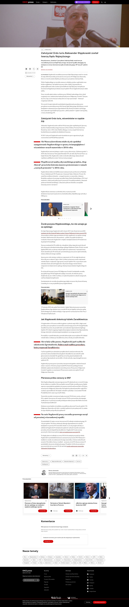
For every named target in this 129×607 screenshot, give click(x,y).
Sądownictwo (28, 501)
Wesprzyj (95, 2)
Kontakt (46, 584)
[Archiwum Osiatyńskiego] (73, 598)
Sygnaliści (46, 587)
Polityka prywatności (71, 582)
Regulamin (68, 579)
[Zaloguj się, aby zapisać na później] (46, 501)
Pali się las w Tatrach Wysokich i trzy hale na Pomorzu (60, 504)
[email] (83, 455)
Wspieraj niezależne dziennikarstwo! (31, 576)
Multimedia (53, 2)
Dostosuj (88, 602)
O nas (45, 574)
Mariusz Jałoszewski (54, 470)
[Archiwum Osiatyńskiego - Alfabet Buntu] (56, 598)
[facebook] (76, 455)
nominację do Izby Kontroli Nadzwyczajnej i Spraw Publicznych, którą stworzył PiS (63, 233)
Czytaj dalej (42, 511)
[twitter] (79, 455)
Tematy (38, 2)
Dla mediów (68, 584)
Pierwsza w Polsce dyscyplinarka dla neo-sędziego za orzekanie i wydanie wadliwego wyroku (35, 505)
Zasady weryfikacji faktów (72, 574)
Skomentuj (29, 76)
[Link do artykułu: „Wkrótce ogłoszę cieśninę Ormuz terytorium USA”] (87, 491)
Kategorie (45, 2)
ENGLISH (46, 590)
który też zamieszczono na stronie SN (70, 432)
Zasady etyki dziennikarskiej (72, 576)
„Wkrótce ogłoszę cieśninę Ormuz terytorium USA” (86, 504)
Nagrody (46, 582)
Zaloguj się (47, 541)
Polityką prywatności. (42, 602)
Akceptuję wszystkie (100, 602)
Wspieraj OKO (47, 576)
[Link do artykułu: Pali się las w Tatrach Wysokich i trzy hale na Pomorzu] (61, 491)
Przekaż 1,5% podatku (49, 579)
